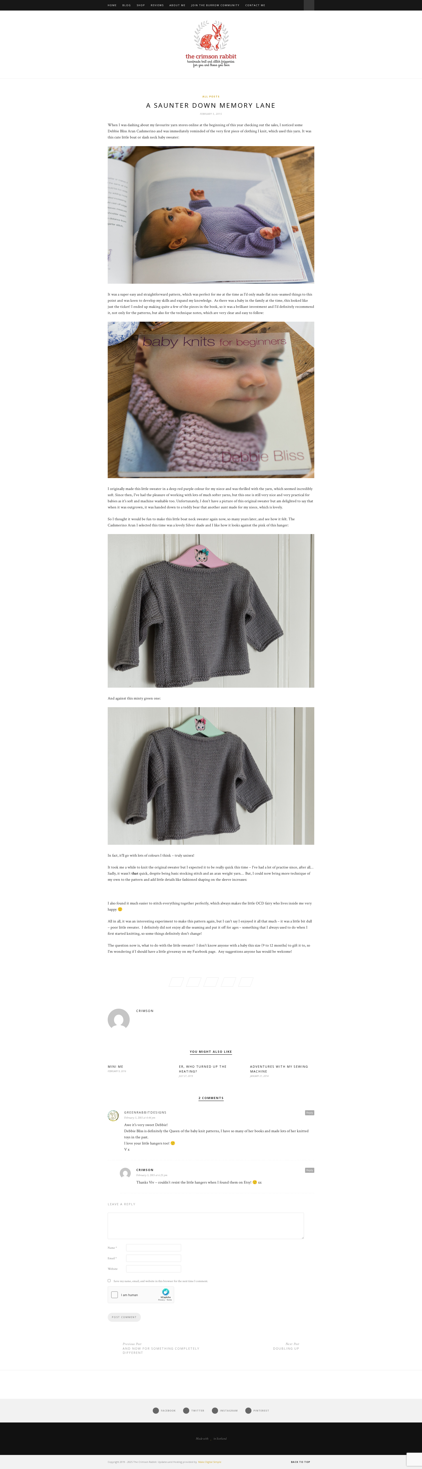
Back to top (301, 1462)
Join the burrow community (215, 5)
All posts (211, 96)
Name (112, 1248)
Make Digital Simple (209, 1462)
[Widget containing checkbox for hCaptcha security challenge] (141, 1294)
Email (112, 1258)
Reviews (157, 5)
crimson (145, 1011)
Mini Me (115, 1066)
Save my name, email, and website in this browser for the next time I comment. (161, 1281)
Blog (126, 5)
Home (112, 5)
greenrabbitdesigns (145, 1112)
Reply (309, 1112)
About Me (177, 5)
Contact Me (255, 5)
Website (113, 1269)
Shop (141, 5)
